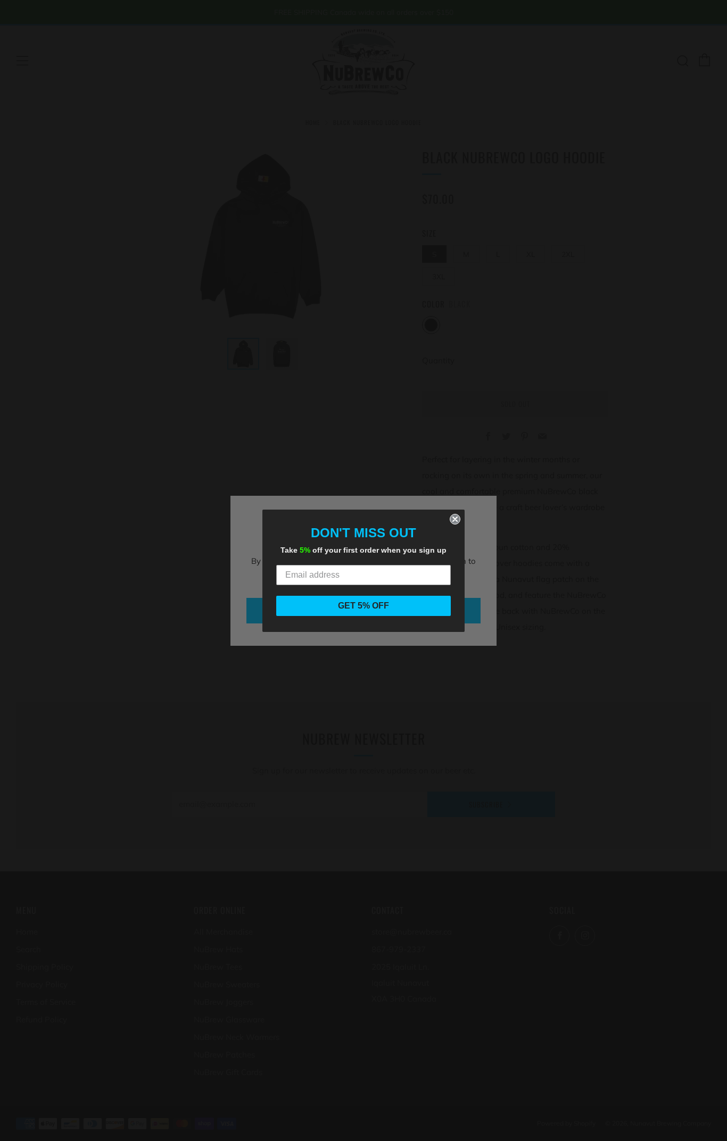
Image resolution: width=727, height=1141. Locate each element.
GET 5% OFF (363, 605)
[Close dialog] (455, 519)
